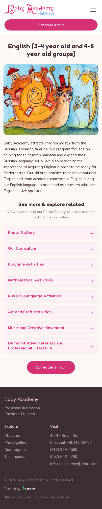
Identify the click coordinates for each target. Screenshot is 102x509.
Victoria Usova (37, 497)
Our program (15, 449)
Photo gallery (15, 442)
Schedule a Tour (51, 367)
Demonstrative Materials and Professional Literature (35, 345)
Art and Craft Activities (30, 312)
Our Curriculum (22, 248)
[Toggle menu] (93, 9)
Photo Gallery (21, 232)
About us (12, 435)
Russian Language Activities (34, 296)
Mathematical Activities (30, 280)
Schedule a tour (51, 25)
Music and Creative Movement (36, 328)
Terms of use (60, 497)
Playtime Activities (26, 264)
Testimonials (15, 456)
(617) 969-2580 (63, 449)
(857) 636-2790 (63, 456)
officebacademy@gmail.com (74, 463)
